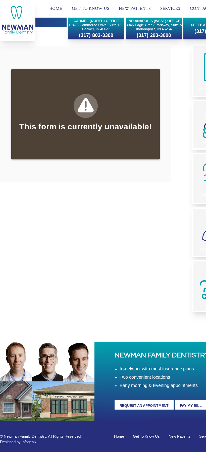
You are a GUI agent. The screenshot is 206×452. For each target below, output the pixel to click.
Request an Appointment (144, 406)
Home (55, 8)
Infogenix (29, 442)
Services (170, 8)
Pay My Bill (191, 406)
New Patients (135, 8)
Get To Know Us (90, 8)
